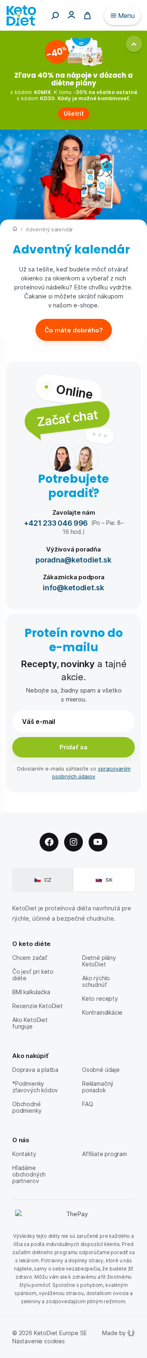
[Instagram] (73, 842)
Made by (114, 1333)
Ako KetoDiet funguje (30, 1023)
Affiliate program (104, 1154)
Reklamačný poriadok (98, 1087)
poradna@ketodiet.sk (73, 559)
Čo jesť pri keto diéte (32, 975)
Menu (126, 15)
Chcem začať (29, 957)
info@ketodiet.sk (73, 587)
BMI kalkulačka (31, 992)
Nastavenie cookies (38, 1341)
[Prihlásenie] (71, 14)
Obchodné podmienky (26, 1107)
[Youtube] (98, 842)
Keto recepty (100, 998)
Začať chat (67, 418)
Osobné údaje (101, 1069)
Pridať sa (73, 747)
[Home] (15, 229)
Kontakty (24, 1154)
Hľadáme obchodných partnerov (29, 1174)
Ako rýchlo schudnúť (96, 981)
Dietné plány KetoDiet (99, 961)
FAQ (87, 1104)
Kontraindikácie (102, 1012)
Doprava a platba (35, 1069)
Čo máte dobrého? (74, 330)
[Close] (134, 44)
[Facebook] (49, 842)
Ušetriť (74, 113)
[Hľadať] (55, 15)
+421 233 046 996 (56, 523)
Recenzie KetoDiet (37, 1006)
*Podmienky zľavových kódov (35, 1087)
